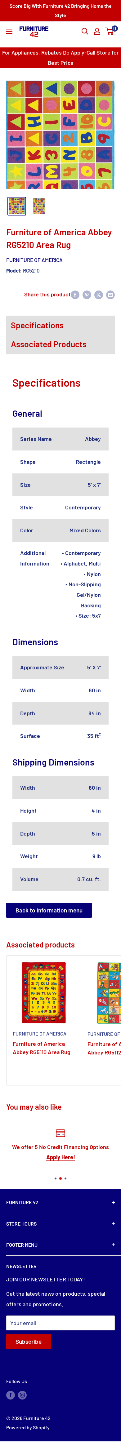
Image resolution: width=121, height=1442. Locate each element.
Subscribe (29, 1341)
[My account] (97, 31)
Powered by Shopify (28, 1427)
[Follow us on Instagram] (22, 1395)
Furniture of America (34, 260)
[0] (110, 31)
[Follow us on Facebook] (10, 1395)
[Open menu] (9, 31)
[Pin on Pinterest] (87, 294)
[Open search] (85, 31)
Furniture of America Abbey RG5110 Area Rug (41, 1048)
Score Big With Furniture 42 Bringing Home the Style (61, 10)
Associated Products (49, 344)
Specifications (37, 325)
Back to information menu (49, 910)
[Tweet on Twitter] (98, 294)
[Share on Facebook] (75, 294)
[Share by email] (110, 294)
